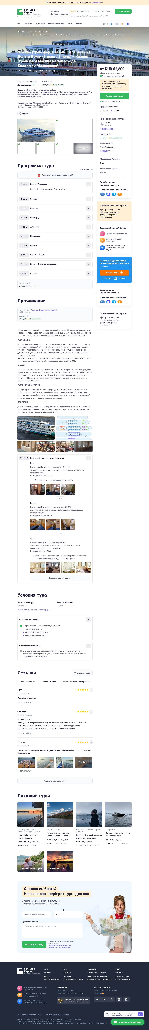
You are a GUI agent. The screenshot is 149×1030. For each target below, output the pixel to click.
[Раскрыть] (88, 199)
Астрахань (22, 70)
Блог (66, 969)
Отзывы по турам (122, 976)
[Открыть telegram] (97, 999)
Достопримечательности (73, 980)
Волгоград (32, 70)
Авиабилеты (40, 24)
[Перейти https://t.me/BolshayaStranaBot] (114, 194)
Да (52, 14)
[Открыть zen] (119, 999)
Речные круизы (43, 31)
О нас (70, 24)
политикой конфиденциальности (59, 945)
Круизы (30, 31)
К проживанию (107, 129)
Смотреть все (86, 169)
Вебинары (67, 976)
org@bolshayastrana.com (74, 993)
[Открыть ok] (111, 999)
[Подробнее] (36, 82)
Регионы (28, 24)
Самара (48, 70)
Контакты (79, 24)
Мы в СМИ (67, 973)
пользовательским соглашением (59, 947)
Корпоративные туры (56, 24)
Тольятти (74, 70)
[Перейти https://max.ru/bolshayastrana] (108, 194)
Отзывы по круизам (123, 980)
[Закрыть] (88, 184)
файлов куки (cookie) (125, 1015)
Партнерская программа (96, 973)
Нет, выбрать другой (61, 14)
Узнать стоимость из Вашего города (33, 610)
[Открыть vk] (104, 999)
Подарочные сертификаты (97, 976)
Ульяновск (65, 70)
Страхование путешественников (99, 980)
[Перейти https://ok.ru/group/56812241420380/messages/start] (119, 194)
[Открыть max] (126, 999)
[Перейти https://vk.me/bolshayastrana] (102, 194)
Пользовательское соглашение (29, 1015)
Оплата (46, 976)
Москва (73, 11)
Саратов (55, 70)
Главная (20, 31)
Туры (19, 24)
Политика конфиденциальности (57, 1015)
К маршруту (105, 151)
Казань (40, 70)
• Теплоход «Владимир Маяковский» (44, 310)
